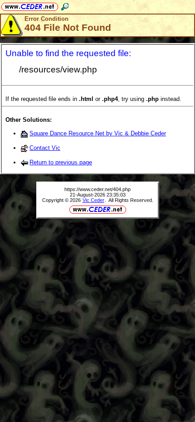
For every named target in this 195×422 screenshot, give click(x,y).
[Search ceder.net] (64, 5)
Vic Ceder (93, 200)
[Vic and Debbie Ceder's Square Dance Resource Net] (29, 5)
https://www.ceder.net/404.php (97, 189)
